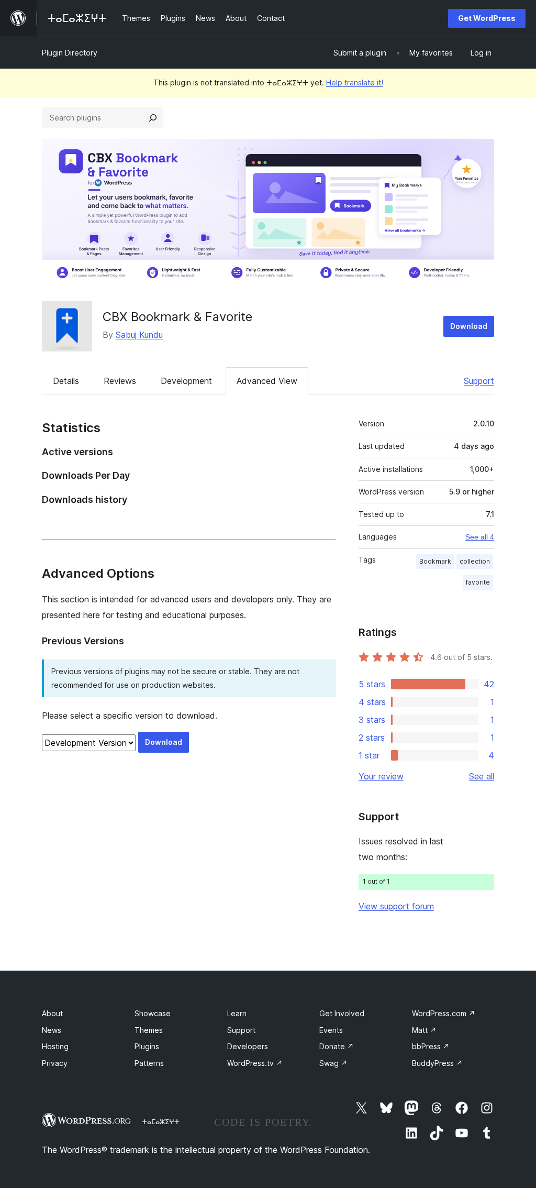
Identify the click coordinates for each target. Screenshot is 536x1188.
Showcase (153, 1013)
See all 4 (479, 537)
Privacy (55, 1063)
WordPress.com (443, 1013)
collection (475, 561)
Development (186, 381)
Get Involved (341, 1013)
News (51, 1030)
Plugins (147, 1046)
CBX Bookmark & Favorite (177, 316)
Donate (336, 1046)
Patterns (149, 1063)
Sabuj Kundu (139, 334)
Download (468, 326)
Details (66, 381)
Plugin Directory (69, 52)
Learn (237, 1013)
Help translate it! (354, 82)
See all (481, 776)
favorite (478, 582)
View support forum (396, 906)
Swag (333, 1063)
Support (479, 381)
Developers (247, 1046)
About (52, 1013)
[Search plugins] (152, 117)
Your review (381, 776)
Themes (149, 1030)
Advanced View (267, 381)
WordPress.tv (255, 1063)
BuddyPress (437, 1063)
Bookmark (435, 561)
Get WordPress (487, 18)
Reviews (120, 381)
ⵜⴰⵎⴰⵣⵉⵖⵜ (161, 1121)
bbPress (431, 1046)
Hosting (55, 1046)
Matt (424, 1030)
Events (331, 1030)
